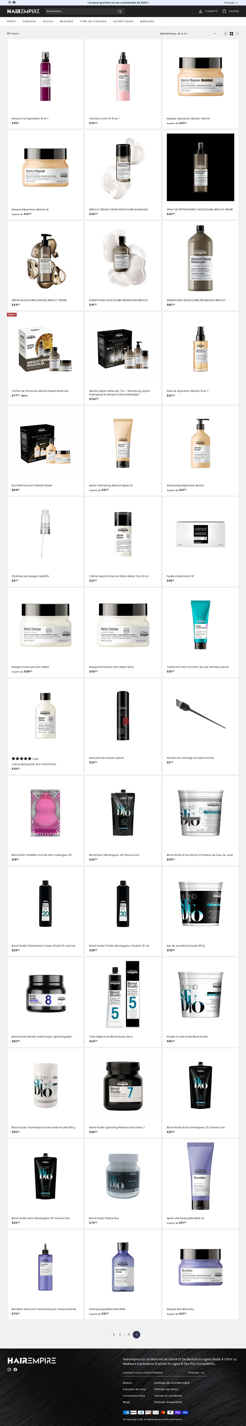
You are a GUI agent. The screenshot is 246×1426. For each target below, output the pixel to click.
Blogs (126, 1402)
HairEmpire (175, 1419)
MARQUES (147, 21)
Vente (11, 21)
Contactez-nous (134, 1395)
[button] (22, 759)
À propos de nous (134, 1389)
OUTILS (48, 21)
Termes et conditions (168, 1395)
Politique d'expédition (168, 1402)
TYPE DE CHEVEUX (93, 21)
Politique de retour (166, 1389)
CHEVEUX (29, 21)
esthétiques (124, 21)
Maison (127, 1383)
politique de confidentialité (172, 1383)
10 (129, 1334)
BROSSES (66, 21)
